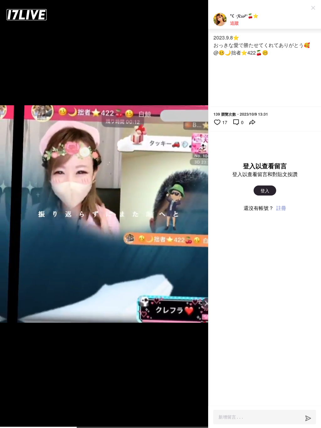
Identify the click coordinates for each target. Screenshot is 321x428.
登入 (264, 190)
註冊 (281, 207)
